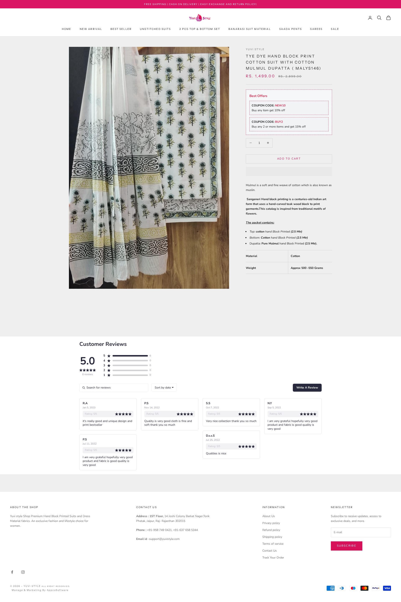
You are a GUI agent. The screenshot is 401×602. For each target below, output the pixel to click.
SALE (335, 29)
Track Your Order (273, 558)
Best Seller (121, 29)
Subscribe (346, 546)
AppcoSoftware (58, 590)
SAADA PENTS (290, 29)
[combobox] (164, 387)
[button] (289, 171)
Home (66, 29)
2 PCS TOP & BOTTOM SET (199, 29)
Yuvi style (255, 49)
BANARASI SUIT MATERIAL (249, 29)
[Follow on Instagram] (23, 572)
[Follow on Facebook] (12, 572)
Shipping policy (272, 537)
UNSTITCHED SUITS (155, 29)
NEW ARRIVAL (91, 29)
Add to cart (289, 159)
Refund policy (271, 530)
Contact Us (269, 551)
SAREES (316, 29)
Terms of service (272, 544)
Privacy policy (271, 523)
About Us (268, 516)
